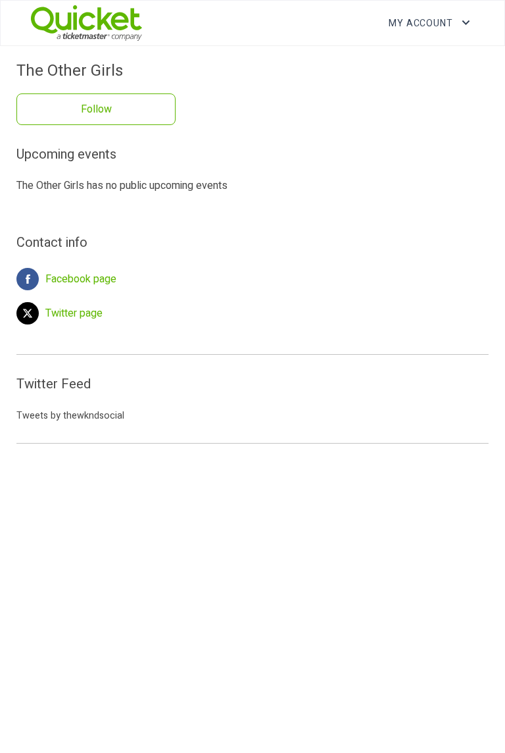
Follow (96, 109)
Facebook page (80, 279)
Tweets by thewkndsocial (70, 416)
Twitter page (74, 313)
